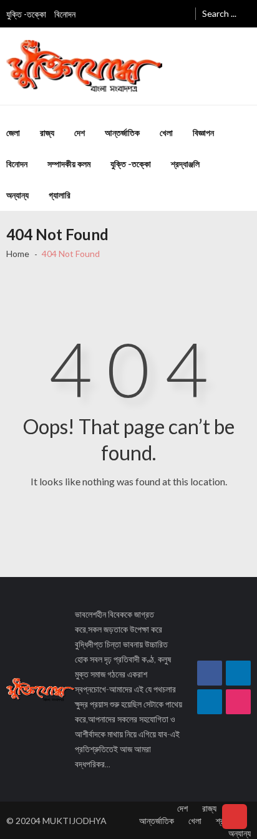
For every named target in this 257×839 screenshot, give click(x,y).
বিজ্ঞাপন (203, 132)
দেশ (79, 132)
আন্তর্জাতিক (122, 132)
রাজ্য (47, 132)
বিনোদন (64, 14)
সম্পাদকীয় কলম (68, 163)
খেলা (166, 132)
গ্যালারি (59, 195)
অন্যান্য (17, 195)
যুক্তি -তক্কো (26, 14)
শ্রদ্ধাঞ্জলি (185, 163)
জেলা (13, 132)
